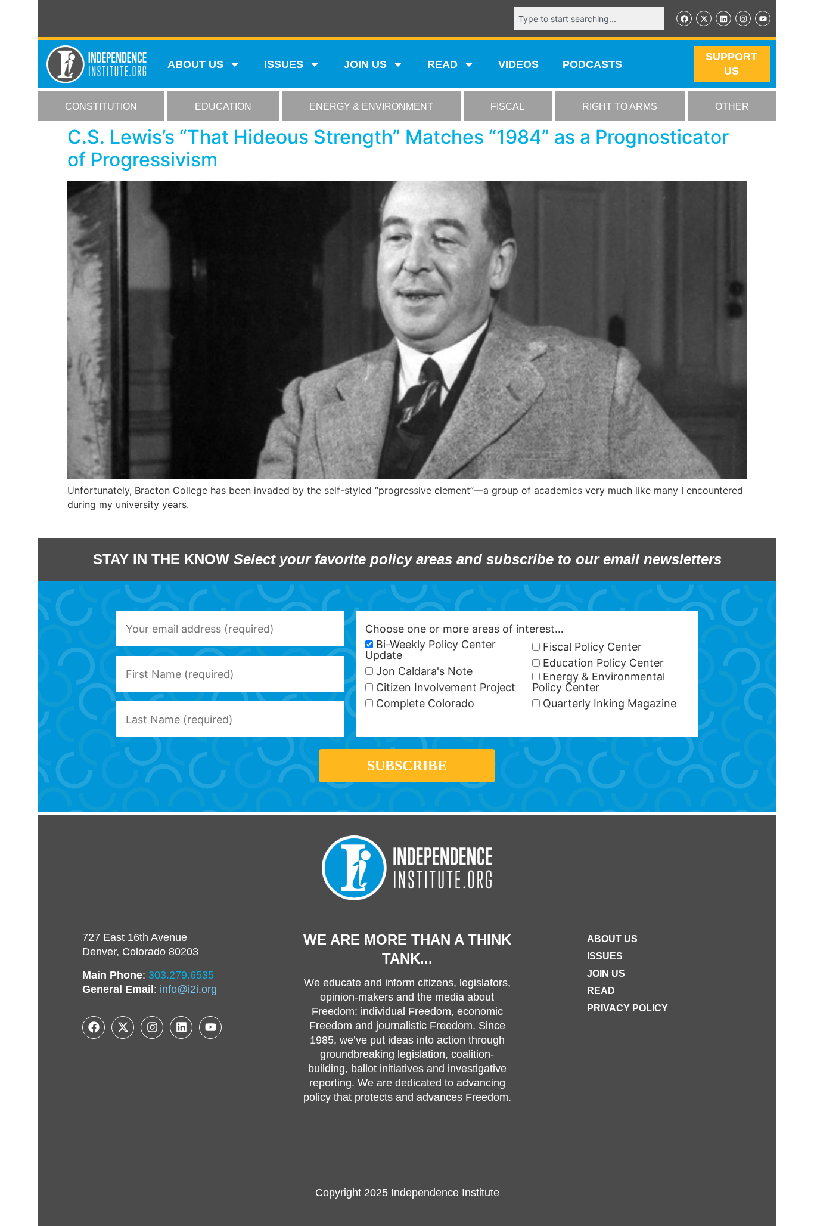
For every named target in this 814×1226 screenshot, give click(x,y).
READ (442, 64)
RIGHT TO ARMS (619, 106)
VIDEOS (518, 64)
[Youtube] (762, 18)
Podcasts (592, 64)
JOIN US (365, 64)
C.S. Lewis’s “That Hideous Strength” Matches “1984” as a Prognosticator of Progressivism (398, 148)
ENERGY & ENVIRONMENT (371, 106)
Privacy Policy (627, 1008)
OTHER (732, 106)
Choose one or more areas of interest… (464, 629)
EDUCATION (223, 106)
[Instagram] (743, 18)
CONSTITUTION (101, 106)
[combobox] (589, 18)
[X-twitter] (704, 18)
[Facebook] (684, 18)
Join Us (606, 973)
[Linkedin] (723, 18)
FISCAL (507, 106)
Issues (283, 64)
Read (601, 991)
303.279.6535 (181, 975)
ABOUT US (195, 64)
